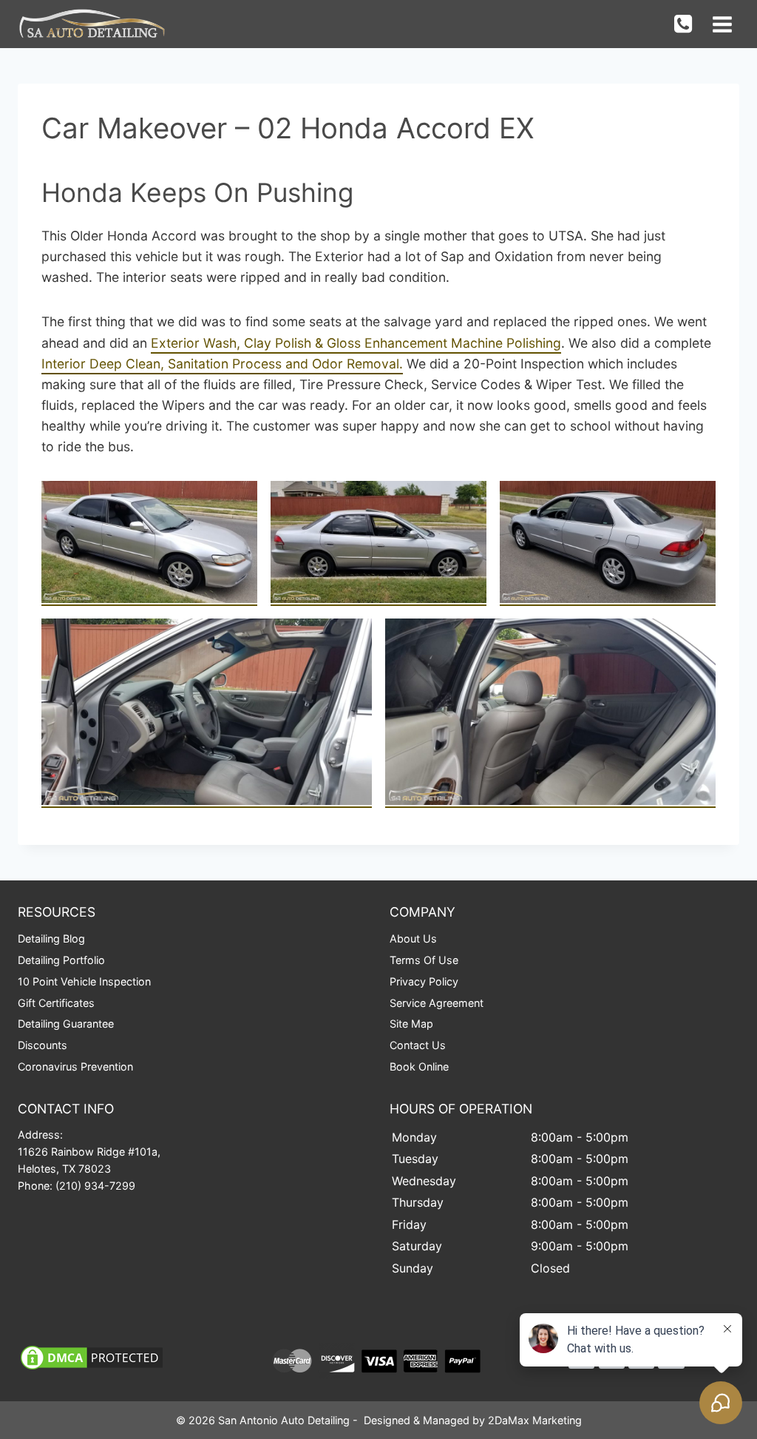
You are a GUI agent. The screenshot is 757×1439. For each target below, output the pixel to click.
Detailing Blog (51, 938)
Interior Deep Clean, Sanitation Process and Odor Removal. (222, 363)
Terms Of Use (424, 960)
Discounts (42, 1045)
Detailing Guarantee (66, 1023)
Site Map (411, 1023)
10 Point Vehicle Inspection (84, 981)
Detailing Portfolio (61, 960)
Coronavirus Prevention (75, 1066)
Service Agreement (436, 1003)
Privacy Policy (424, 981)
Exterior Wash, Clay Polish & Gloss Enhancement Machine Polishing (356, 343)
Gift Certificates (56, 1003)
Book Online (419, 1066)
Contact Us (418, 1045)
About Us (413, 938)
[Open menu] (722, 24)
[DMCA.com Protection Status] (130, 1357)
